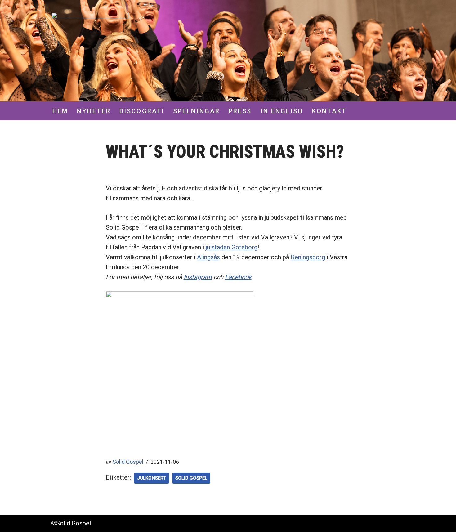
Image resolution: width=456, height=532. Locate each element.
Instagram (198, 277)
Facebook (238, 277)
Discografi (141, 111)
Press (240, 111)
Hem (60, 111)
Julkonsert (151, 478)
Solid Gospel (128, 461)
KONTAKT (329, 111)
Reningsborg (308, 257)
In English (282, 111)
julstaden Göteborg (231, 247)
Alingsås (208, 257)
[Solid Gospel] (90, 51)
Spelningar (196, 111)
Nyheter (94, 111)
